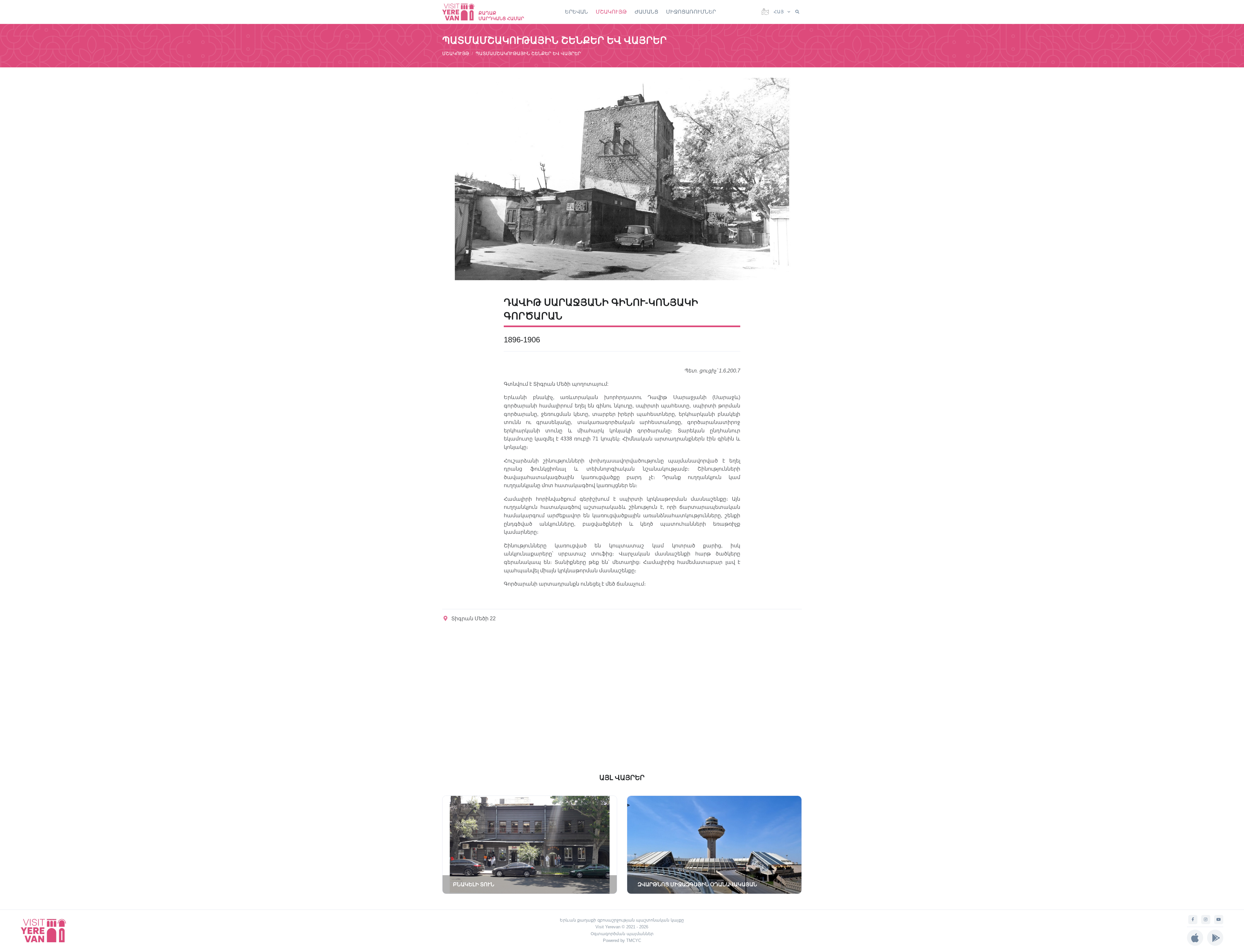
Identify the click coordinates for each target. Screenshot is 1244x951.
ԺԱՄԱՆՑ (646, 12)
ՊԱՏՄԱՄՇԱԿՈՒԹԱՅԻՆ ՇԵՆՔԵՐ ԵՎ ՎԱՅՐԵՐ (528, 53)
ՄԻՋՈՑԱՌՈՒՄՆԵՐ (691, 12)
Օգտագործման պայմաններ (622, 933)
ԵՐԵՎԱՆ (576, 12)
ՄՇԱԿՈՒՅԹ (611, 12)
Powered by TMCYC (622, 940)
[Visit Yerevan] (461, 12)
